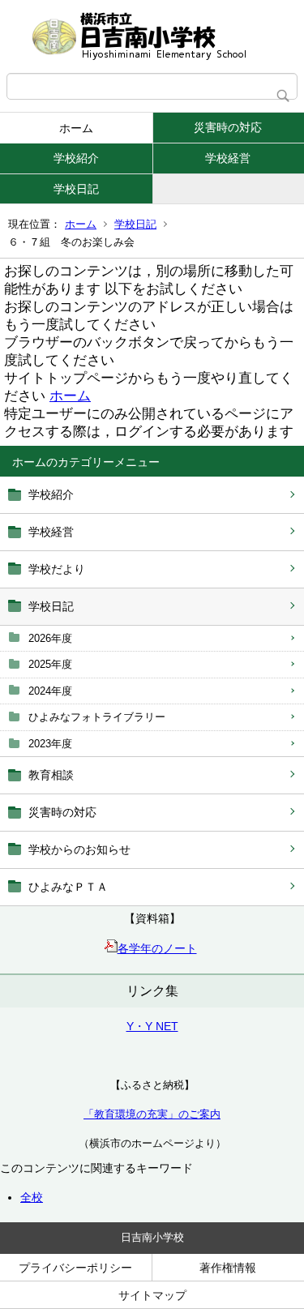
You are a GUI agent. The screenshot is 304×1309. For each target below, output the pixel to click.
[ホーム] (152, 36)
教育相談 (51, 774)
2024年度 (50, 691)
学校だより (56, 569)
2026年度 (50, 638)
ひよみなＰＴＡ (68, 886)
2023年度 (50, 744)
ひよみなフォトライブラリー (96, 717)
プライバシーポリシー (75, 1267)
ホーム (76, 128)
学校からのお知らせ (79, 849)
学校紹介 (76, 158)
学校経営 (51, 531)
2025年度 (50, 664)
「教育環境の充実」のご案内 (152, 1114)
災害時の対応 (62, 812)
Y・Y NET (152, 1026)
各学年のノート (157, 948)
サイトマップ (152, 1295)
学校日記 (76, 188)
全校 (31, 1197)
